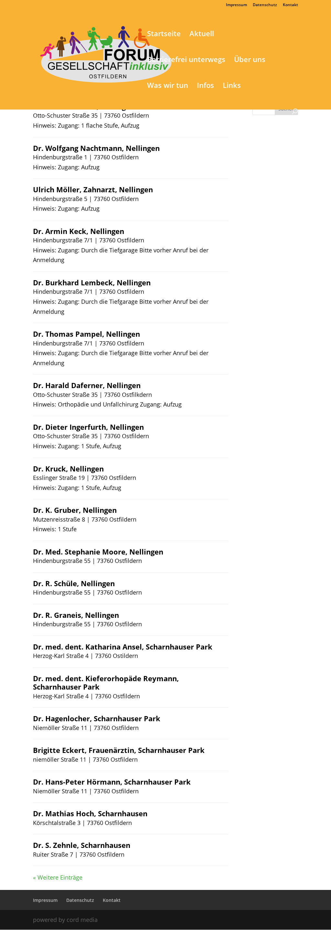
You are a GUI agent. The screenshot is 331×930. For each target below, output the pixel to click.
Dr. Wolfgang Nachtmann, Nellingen (96, 148)
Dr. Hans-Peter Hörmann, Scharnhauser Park (112, 782)
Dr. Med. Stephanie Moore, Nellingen (98, 551)
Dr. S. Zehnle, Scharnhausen (81, 845)
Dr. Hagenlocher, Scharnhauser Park (96, 718)
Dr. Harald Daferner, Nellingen (87, 385)
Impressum (236, 5)
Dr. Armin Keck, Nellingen (78, 231)
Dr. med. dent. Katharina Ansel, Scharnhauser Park (122, 646)
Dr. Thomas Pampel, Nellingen (86, 334)
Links (232, 86)
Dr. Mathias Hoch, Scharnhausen (90, 813)
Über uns (249, 60)
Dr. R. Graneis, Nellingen (76, 615)
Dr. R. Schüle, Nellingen (74, 583)
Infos (205, 86)
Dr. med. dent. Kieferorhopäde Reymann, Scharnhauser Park (106, 682)
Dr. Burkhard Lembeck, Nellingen (92, 282)
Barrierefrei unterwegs (186, 60)
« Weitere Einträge (57, 877)
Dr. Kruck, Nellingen (68, 468)
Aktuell (201, 34)
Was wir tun (167, 86)
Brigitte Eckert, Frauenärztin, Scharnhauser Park (119, 750)
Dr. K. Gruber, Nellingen (75, 510)
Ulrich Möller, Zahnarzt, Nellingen (93, 189)
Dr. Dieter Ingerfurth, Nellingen (88, 427)
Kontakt (290, 5)
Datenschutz (265, 5)
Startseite (164, 34)
